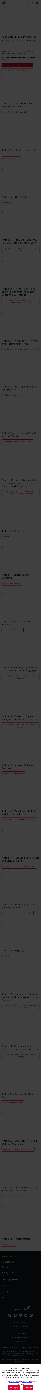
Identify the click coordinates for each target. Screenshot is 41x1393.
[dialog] (20, 1378)
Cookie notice (20, 1341)
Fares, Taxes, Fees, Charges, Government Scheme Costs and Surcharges (20, 301)
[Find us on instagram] (9, 1315)
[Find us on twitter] (20, 1315)
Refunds (6, 536)
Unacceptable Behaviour (12, 630)
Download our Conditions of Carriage (17, 65)
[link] (20, 1256)
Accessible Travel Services (13, 773)
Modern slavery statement (20, 1337)
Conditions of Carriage (20, 1326)
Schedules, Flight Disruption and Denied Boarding (20, 1056)
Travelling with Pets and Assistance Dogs (19, 819)
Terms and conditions (20, 1322)
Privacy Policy (27, 1382)
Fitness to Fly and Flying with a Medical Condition (20, 726)
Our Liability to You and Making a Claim (18, 1149)
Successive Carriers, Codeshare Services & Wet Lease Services (20, 1007)
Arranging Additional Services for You (17, 913)
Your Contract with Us (11, 158)
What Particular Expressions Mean (16, 112)
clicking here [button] (31, 1377)
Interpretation (8, 1244)
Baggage (6, 956)
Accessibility (20, 1333)
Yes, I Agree (13, 1388)
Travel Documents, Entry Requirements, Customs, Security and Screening (20, 492)
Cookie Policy (14, 1382)
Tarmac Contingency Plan (13, 1102)
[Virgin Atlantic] (7, 3)
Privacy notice (20, 1330)
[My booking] (32, 3)
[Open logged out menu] (28, 3)
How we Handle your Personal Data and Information (20, 249)
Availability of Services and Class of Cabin (19, 866)
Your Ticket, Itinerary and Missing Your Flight (20, 349)
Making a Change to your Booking (16, 395)
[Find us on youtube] (25, 1315)
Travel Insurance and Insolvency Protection (19, 1196)
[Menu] (37, 3)
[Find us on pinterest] (31, 1315)
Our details (7, 202)
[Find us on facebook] (15, 1315)
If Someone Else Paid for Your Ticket (17, 441)
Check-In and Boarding (11, 583)
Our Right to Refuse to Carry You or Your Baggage (20, 677)
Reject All (28, 1388)
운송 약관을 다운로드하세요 (17, 70)
